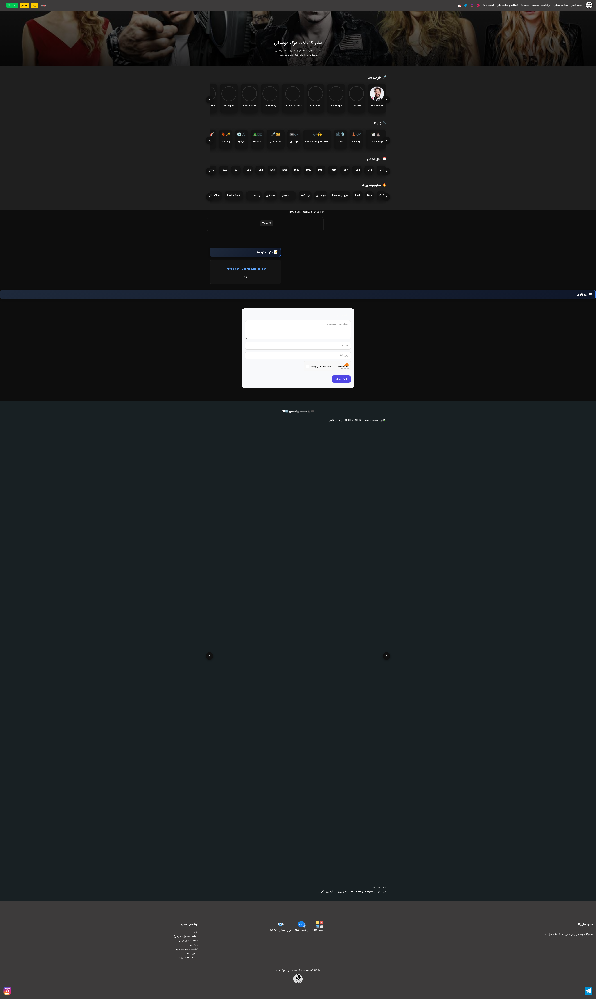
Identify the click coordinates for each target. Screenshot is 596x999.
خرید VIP (12, 5)
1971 (236, 170)
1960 (333, 170)
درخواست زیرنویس (541, 5)
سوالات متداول (560, 5)
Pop (369, 196)
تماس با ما (488, 5)
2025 (381, 196)
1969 (248, 170)
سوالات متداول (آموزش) (186, 936)
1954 (357, 170)
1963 (296, 170)
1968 (260, 170)
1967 (272, 170)
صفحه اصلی (576, 5)
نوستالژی (270, 196)
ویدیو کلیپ (254, 196)
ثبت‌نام (24, 5)
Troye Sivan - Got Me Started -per (245, 269)
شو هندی (321, 196)
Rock (358, 196)
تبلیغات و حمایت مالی (507, 5)
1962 (308, 170)
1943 (381, 170)
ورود (34, 5)
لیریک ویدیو (288, 196)
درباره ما (525, 5)
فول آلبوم (305, 196)
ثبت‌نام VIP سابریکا (188, 958)
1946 (369, 170)
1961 (320, 170)
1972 (224, 170)
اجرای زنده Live (340, 196)
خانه (196, 932)
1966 (284, 170)
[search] (43, 5)
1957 (345, 170)
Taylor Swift (234, 196)
